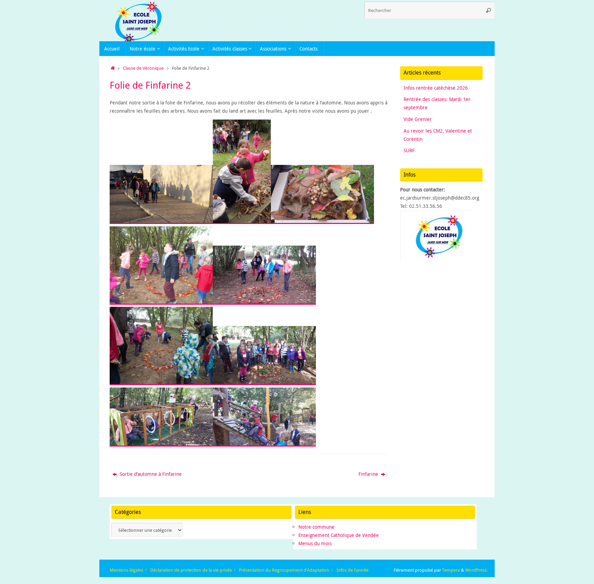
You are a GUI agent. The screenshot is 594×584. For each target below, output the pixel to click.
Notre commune (316, 527)
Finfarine (369, 474)
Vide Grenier (418, 119)
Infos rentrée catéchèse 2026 (436, 88)
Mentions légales (126, 570)
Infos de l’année (352, 570)
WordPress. (476, 570)
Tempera (451, 570)
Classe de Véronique (143, 68)
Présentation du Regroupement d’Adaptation (284, 570)
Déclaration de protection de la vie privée (191, 570)
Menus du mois (315, 543)
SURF (409, 150)
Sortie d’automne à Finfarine (150, 474)
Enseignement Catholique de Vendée (338, 535)
